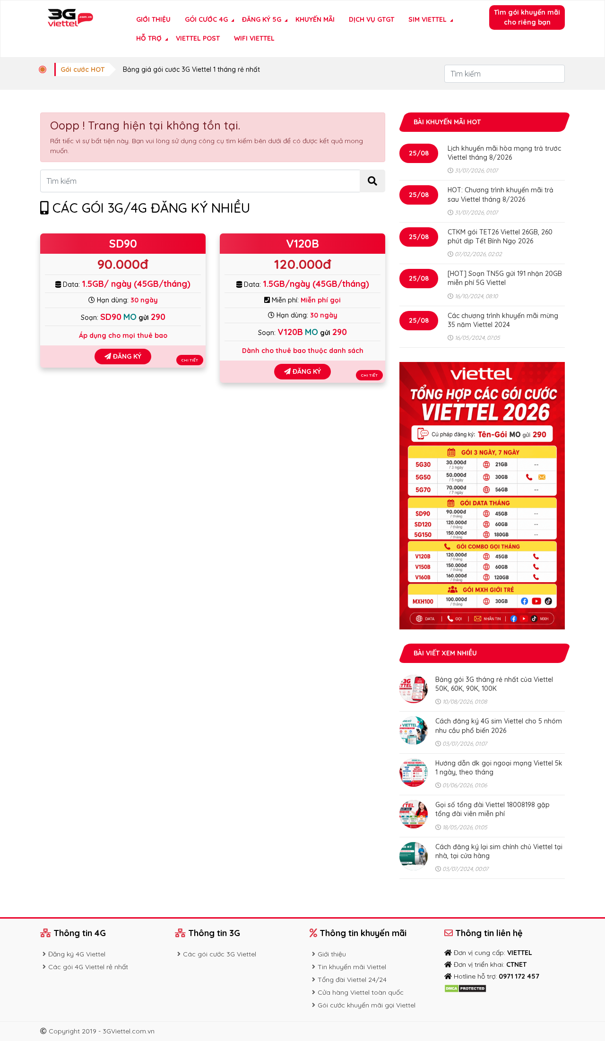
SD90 (123, 243)
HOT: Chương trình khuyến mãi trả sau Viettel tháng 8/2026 (500, 194)
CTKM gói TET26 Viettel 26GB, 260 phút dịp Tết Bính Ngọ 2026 (500, 236)
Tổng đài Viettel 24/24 (352, 979)
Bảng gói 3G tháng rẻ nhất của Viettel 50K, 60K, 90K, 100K (494, 684)
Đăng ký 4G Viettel (76, 954)
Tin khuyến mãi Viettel (352, 967)
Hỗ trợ (149, 38)
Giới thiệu (153, 19)
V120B (302, 243)
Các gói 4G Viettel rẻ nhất (88, 967)
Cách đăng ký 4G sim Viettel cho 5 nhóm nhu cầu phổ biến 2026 (498, 725)
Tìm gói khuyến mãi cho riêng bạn (527, 17)
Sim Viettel (427, 19)
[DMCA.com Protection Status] (465, 988)
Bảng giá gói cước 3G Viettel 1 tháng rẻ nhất (191, 69)
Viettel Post (198, 38)
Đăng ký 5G (261, 19)
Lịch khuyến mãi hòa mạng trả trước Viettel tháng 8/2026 (504, 153)
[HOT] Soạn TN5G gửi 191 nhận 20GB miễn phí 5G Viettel (505, 278)
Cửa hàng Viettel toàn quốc (361, 992)
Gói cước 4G (206, 19)
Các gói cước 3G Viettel (219, 954)
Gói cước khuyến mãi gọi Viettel (366, 1005)
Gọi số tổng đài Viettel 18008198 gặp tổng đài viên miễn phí (492, 809)
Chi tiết (190, 360)
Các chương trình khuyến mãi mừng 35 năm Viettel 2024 (503, 320)
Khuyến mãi (315, 19)
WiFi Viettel (254, 38)
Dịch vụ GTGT (371, 19)
